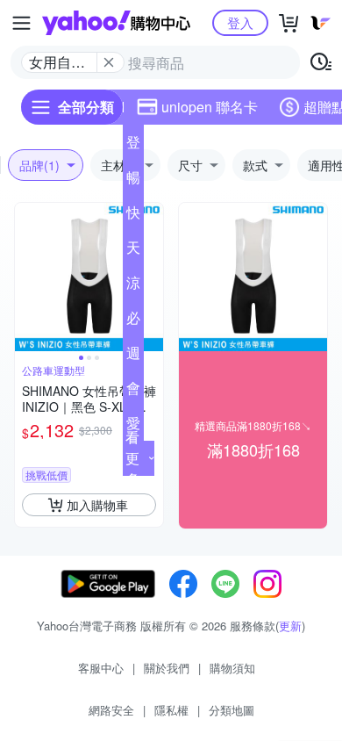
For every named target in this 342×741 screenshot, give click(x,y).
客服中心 (101, 667)
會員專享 (133, 392)
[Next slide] (151, 277)
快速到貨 (133, 216)
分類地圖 (231, 709)
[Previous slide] (26, 277)
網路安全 (111, 709)
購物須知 (232, 667)
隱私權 (171, 709)
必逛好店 (133, 321)
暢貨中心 (133, 181)
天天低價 (133, 251)
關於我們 (166, 667)
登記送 (133, 146)
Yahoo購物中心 (116, 23)
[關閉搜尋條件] (109, 62)
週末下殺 (133, 356)
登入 (240, 22)
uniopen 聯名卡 (209, 107)
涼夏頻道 (133, 286)
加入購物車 (97, 505)
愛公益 (133, 427)
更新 (290, 625)
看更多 (132, 458)
